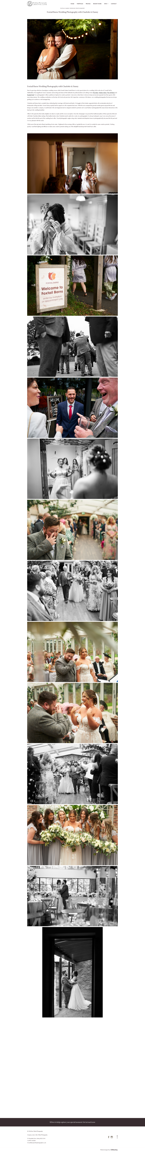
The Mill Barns (111, 92)
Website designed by (105, 1150)
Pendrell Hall (30, 95)
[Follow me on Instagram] (112, 1137)
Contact (113, 4)
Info (105, 4)
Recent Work (97, 4)
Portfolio (80, 4)
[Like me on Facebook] (108, 1137)
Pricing (88, 4)
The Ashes (95, 92)
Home (72, 4)
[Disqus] (72, 1053)
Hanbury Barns (103, 92)
